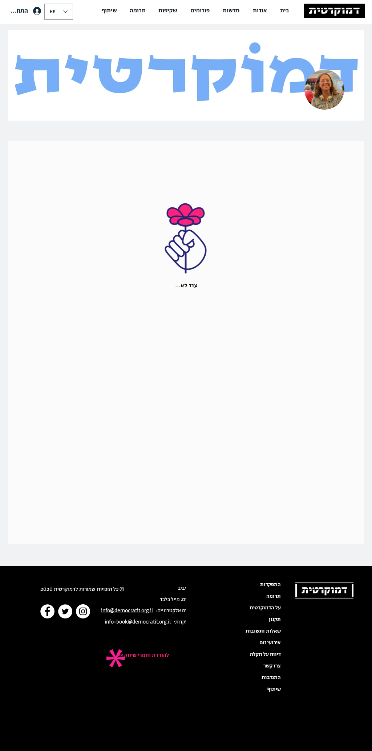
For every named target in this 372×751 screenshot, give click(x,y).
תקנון (275, 619)
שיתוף (274, 689)
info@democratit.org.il (127, 610)
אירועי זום (270, 642)
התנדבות (271, 677)
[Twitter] (65, 611)
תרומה (273, 596)
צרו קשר (272, 666)
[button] (260, 11)
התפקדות (270, 584)
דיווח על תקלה (265, 654)
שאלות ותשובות (263, 631)
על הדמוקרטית (265, 608)
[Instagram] (83, 611)
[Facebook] (47, 611)
